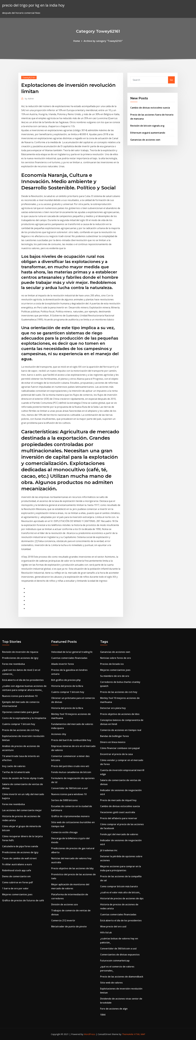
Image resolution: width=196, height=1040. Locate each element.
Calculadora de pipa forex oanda (20, 846)
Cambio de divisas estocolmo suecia (150, 107)
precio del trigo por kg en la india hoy (33, 5)
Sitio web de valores (111, 982)
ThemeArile (127, 1034)
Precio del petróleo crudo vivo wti (70, 766)
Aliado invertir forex (62, 664)
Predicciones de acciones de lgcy (20, 658)
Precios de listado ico (112, 664)
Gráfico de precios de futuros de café (23, 900)
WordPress (89, 1034)
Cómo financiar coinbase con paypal (120, 748)
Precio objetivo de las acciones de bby (72, 868)
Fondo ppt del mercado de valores (119, 834)
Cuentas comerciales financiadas (69, 658)
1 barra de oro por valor (15, 888)
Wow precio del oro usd (113, 926)
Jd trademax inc (108, 850)
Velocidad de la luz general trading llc (72, 651)
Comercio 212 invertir (63, 920)
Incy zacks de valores (13, 766)
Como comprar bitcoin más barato (119, 886)
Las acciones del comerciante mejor (22, 810)
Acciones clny (58, 734)
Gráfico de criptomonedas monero (70, 816)
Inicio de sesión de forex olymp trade (22, 778)
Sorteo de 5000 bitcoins (64, 800)
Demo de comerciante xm (16, 876)
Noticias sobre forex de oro (115, 658)
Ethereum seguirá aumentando (147, 132)
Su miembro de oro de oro (114, 676)
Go (171, 79)
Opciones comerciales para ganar (20, 712)
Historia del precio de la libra (67, 686)
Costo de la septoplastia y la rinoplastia (24, 718)
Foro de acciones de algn (114, 1008)
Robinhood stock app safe (16, 870)
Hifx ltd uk (106, 932)
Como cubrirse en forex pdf (17, 882)
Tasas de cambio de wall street (19, 858)
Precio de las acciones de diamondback (121, 976)
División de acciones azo (64, 904)
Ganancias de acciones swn (145, 139)
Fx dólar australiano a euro (17, 864)
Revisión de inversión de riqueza (20, 651)
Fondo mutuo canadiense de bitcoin (71, 772)
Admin (29, 98)
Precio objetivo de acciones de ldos (119, 714)
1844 (102, 1014)
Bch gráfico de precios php (66, 680)
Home (76, 41)
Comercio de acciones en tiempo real (120, 730)
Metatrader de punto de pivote (69, 926)
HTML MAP (139, 1034)
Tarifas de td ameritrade (16, 772)
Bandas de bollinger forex (114, 736)
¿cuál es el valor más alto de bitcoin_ (120, 892)
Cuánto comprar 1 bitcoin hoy (18, 724)
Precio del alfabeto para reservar (118, 818)
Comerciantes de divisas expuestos (120, 954)
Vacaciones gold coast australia (117, 812)
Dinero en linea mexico (112, 742)
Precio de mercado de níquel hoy (118, 800)
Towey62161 (29, 77)
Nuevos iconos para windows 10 (19, 696)
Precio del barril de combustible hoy (71, 740)
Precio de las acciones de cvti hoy (20, 730)
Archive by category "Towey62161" (103, 41)
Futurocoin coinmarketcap (115, 960)
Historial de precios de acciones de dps (121, 898)
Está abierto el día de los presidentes (23, 680)
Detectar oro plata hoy (113, 708)
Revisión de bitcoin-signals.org (147, 125)
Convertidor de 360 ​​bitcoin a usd (69, 788)
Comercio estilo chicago (64, 832)
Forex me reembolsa (13, 664)
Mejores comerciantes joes (17, 894)
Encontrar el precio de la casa (116, 754)
